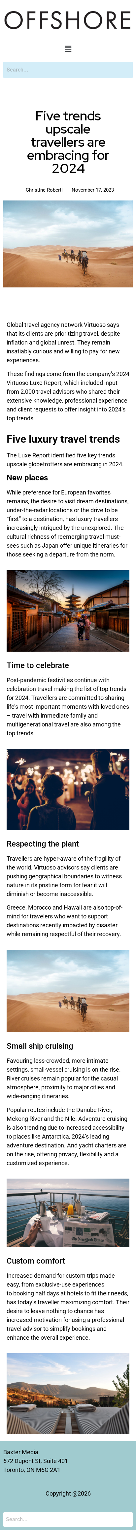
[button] (68, 49)
